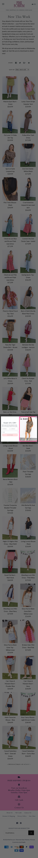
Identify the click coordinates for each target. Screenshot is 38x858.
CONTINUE (10, 435)
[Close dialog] (36, 417)
